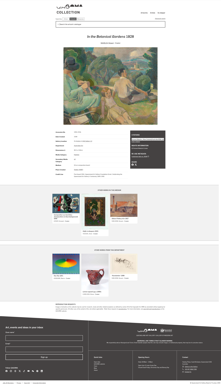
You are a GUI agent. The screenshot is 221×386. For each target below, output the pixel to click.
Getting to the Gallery (191, 367)
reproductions (122, 309)
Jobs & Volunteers (8, 383)
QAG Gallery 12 (87, 141)
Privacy (19, 383)
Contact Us (188, 372)
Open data (97, 362)
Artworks (144, 13)
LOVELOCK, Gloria (88, 294)
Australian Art (78, 146)
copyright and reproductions (151, 309)
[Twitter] (136, 165)
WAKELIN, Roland (107, 43)
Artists (152, 13)
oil (75, 159)
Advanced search (160, 18)
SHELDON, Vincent (117, 221)
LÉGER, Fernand (59, 221)
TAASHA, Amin (87, 234)
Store (95, 366)
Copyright (27, 383)
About (96, 370)
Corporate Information (39, 383)
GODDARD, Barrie (59, 278)
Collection (68, 12)
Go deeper (161, 13)
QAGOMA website (99, 364)
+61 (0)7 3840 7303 (191, 369)
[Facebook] (133, 165)
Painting (76, 155)
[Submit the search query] (57, 24)
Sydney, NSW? (78, 170)
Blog (95, 368)
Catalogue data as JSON (139, 156)
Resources (80, 19)
